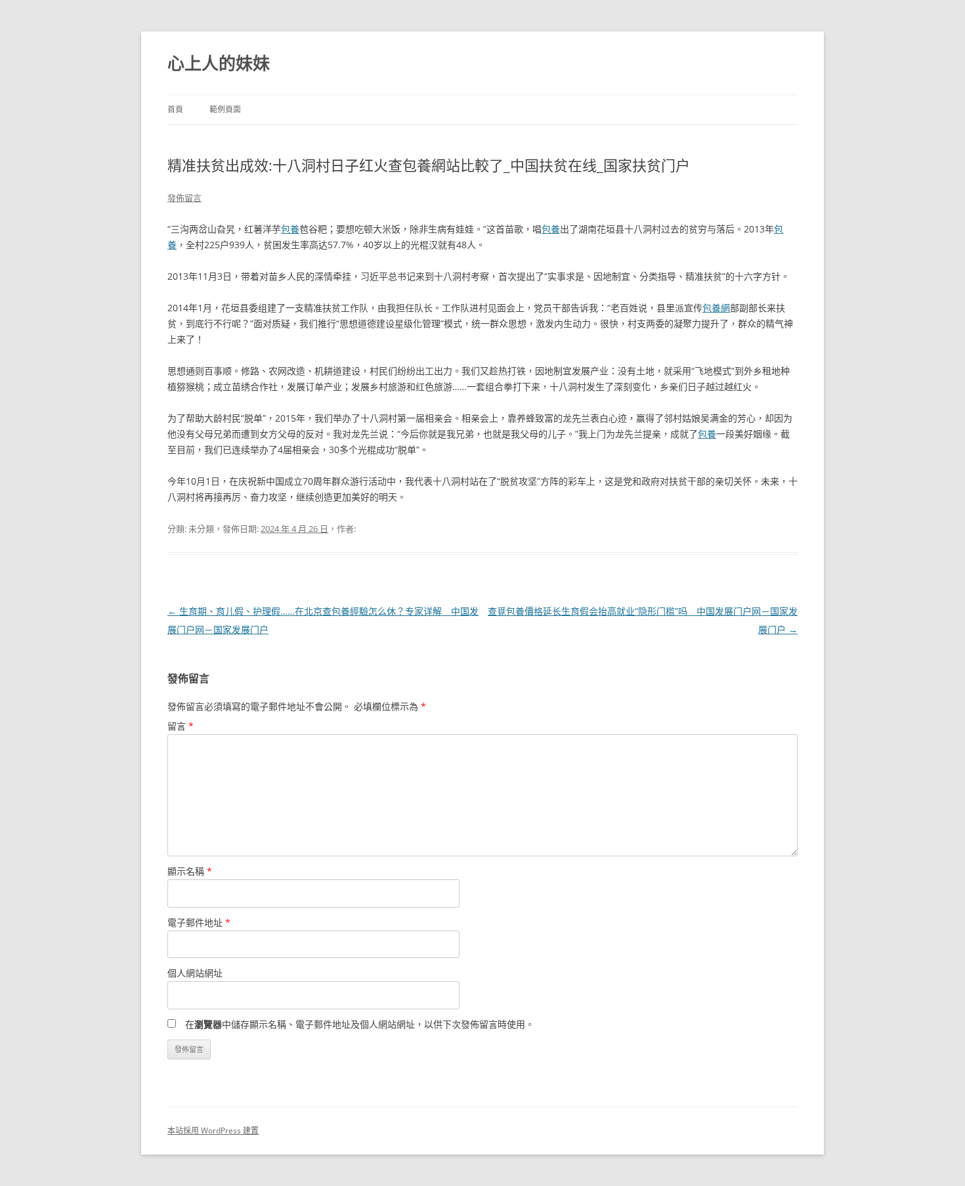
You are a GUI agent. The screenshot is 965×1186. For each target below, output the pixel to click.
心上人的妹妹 (218, 63)
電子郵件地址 (198, 922)
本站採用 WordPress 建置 (213, 1130)
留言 (180, 726)
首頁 (175, 109)
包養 (290, 229)
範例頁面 (225, 109)
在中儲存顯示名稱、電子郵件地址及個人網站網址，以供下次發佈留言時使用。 (359, 1024)
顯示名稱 (189, 871)
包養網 (716, 307)
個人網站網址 (195, 973)
